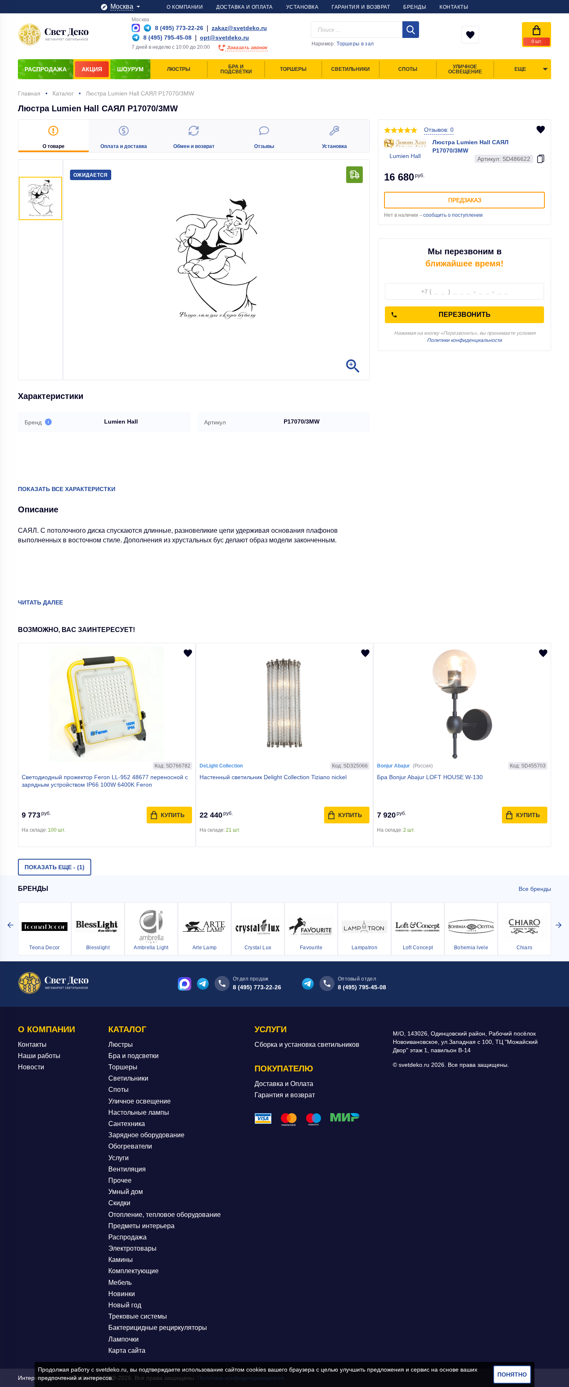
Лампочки (123, 1339)
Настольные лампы (138, 1112)
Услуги (118, 1157)
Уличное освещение (139, 1101)
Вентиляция (127, 1169)
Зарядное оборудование (146, 1135)
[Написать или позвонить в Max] (136, 28)
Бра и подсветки (133, 1055)
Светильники (128, 1078)
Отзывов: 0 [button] (439, 129)
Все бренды (535, 888)
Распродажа (127, 1237)
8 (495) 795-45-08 (362, 987)
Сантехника (126, 1123)
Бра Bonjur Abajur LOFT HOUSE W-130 (430, 777)
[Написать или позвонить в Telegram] (147, 28)
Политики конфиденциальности (464, 340)
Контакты (32, 1044)
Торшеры (122, 1067)
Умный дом (125, 1191)
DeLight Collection (221, 766)
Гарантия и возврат (285, 1095)
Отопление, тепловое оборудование (164, 1214)
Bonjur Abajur (393, 766)
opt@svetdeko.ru (224, 37)
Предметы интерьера (141, 1225)
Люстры (120, 1044)
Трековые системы (137, 1316)
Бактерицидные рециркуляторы (157, 1327)
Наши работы (39, 1055)
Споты (118, 1089)
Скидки (119, 1202)
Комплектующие (133, 1270)
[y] (410, 29)
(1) (55, 867)
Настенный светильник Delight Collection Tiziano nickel (273, 777)
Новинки (121, 1293)
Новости (31, 1067)
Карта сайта (126, 1350)
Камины (120, 1259)
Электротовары (132, 1248)
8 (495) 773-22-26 (257, 987)
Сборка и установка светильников (307, 1044)
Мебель (120, 1282)
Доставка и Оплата (284, 1083)
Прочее (120, 1180)
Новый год (124, 1305)
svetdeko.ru (111, 1369)
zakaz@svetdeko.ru (239, 28)
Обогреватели (130, 1146)
